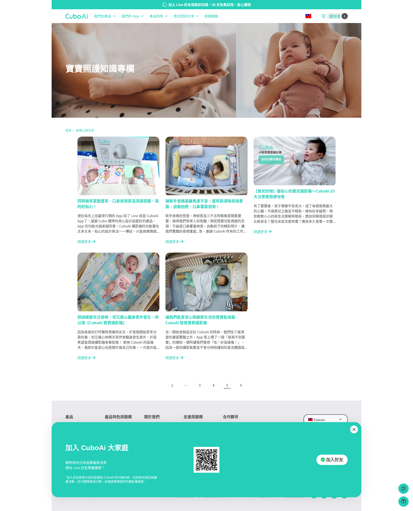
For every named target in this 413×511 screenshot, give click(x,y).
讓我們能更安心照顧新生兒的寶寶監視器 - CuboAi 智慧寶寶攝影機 (201, 319)
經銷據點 (211, 16)
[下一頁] (255, 385)
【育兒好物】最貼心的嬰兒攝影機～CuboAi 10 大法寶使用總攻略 (294, 193)
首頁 (68, 130)
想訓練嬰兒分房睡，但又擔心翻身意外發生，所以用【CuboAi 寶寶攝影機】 (118, 319)
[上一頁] (158, 385)
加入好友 (334, 459)
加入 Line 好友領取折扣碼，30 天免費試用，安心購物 (209, 4)
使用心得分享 (85, 130)
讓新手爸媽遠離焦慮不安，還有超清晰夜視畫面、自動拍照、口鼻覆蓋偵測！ (204, 203)
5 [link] (227, 385)
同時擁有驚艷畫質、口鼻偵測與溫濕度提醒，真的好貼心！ (118, 203)
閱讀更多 (84, 241)
